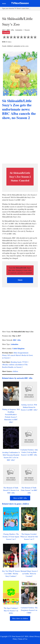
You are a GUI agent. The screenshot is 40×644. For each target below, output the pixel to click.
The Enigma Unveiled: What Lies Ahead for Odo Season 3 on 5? (29, 536)
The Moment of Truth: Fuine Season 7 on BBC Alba (29, 490)
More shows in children (20, 618)
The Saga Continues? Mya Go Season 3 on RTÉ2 (11, 610)
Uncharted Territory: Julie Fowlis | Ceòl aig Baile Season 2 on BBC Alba (29, 452)
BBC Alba (17, 340)
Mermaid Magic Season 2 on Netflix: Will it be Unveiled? (29, 573)
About (31, 636)
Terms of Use (22, 639)
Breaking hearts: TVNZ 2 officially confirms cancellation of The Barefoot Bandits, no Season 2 (15, 364)
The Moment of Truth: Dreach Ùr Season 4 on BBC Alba (11, 490)
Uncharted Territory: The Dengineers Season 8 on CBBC (29, 610)
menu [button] (4, 3)
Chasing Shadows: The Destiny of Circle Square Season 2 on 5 (11, 536)
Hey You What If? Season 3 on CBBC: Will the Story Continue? (11, 573)
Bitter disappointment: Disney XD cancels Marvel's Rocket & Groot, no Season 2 (17, 355)
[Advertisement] (20, 142)
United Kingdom (18, 348)
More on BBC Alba (20, 498)
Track (20, 280)
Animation (14, 344)
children (15, 371)
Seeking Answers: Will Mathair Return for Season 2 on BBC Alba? (29, 407)
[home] (20, 3)
